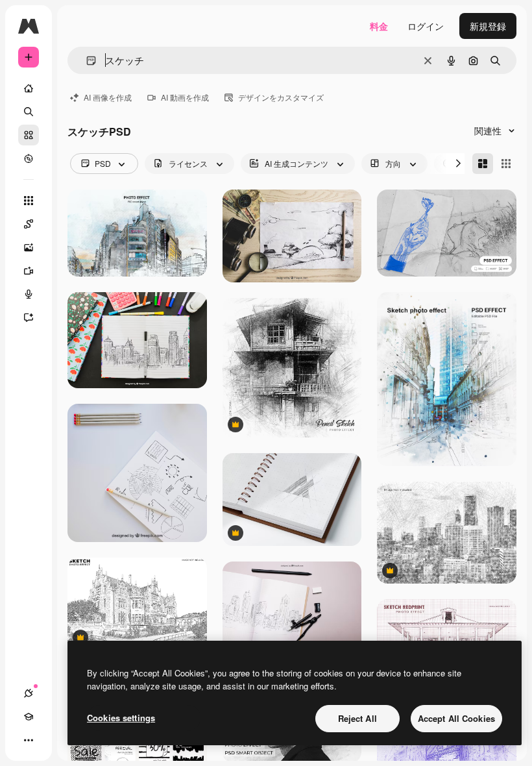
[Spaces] (28, 224)
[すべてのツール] (28, 200)
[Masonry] (482, 163)
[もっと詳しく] (28, 158)
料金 (379, 25)
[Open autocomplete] (86, 61)
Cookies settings (121, 717)
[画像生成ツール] (28, 247)
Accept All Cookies (456, 718)
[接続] (28, 693)
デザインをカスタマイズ (281, 97)
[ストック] (28, 135)
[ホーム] (28, 88)
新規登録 (488, 25)
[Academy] (28, 716)
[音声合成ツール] (28, 294)
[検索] (28, 111)
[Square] (506, 163)
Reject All (357, 718)
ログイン (425, 25)
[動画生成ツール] (28, 270)
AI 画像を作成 (108, 97)
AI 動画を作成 (185, 97)
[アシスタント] (28, 317)
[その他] (28, 740)
